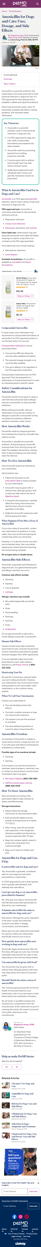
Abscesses (10, 228)
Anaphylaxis (10, 629)
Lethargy (9, 592)
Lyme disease (11, 254)
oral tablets (17, 262)
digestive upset (12, 496)
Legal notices (16, 1236)
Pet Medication (15, 11)
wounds (33, 228)
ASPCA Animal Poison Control (18, 783)
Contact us (25, 1230)
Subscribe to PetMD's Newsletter (15, 1201)
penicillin (33, 199)
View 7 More (10, 84)
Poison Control (22, 664)
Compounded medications (13, 345)
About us (4, 1230)
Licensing (35, 1230)
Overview (8, 79)
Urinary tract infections (15, 223)
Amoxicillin (6, 199)
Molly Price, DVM (15, 37)
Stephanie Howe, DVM (19, 35)
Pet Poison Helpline (13, 778)
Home (4, 11)
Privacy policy (31, 1234)
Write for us (14, 1230)
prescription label (12, 480)
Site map (26, 1236)
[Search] (37, 4)
